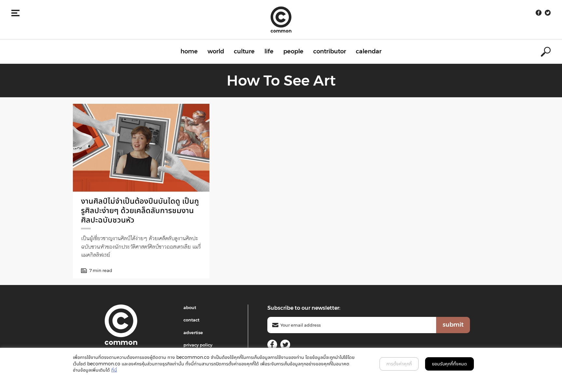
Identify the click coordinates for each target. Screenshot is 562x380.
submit (453, 324)
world (215, 51)
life (269, 51)
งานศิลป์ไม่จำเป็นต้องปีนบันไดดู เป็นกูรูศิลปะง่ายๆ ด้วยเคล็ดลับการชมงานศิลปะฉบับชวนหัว (140, 210)
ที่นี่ (114, 370)
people (293, 51)
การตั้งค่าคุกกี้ (399, 364)
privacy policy (197, 344)
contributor (329, 51)
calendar (368, 51)
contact (191, 319)
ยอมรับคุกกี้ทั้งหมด (449, 364)
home (189, 51)
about (189, 307)
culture (244, 51)
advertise (193, 332)
